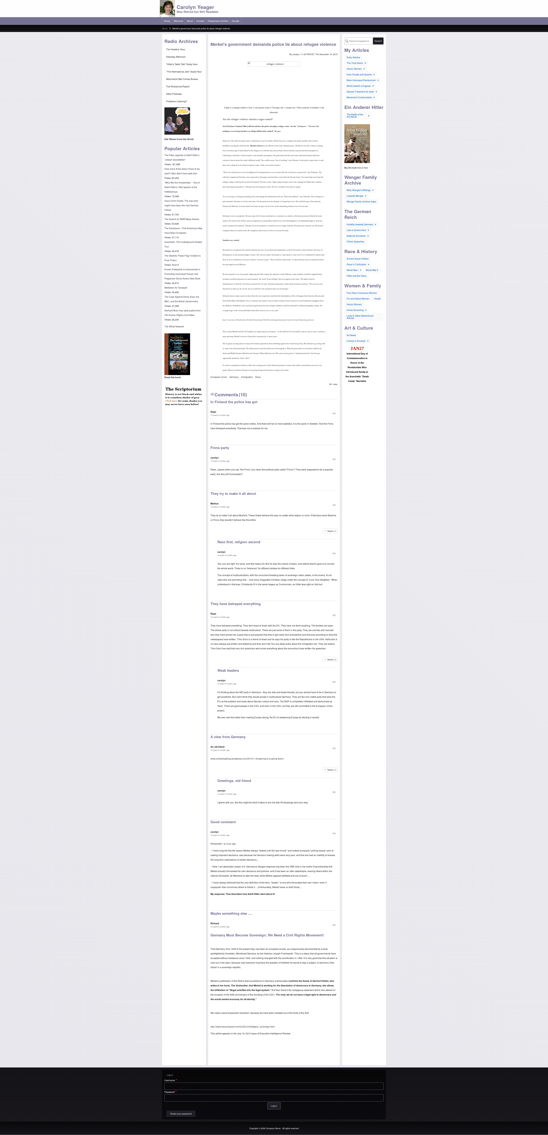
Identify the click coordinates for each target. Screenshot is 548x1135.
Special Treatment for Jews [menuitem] (359, 92)
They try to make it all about (233, 493)
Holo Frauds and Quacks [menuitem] (358, 75)
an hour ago (230, 843)
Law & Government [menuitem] (355, 230)
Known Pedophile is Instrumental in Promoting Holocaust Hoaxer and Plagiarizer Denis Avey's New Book (182, 274)
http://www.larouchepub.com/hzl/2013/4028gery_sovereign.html (242, 1026)
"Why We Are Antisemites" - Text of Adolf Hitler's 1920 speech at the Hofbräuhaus (182, 187)
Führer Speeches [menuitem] (355, 241)
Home (165, 28)
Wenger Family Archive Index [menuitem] (361, 201)
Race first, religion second (238, 541)
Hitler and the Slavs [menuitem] (356, 275)
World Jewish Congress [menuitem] (357, 86)
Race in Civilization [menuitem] (355, 265)
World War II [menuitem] (372, 270)
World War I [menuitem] (351, 270)
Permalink (274, 413)
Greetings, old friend (234, 780)
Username (169, 1080)
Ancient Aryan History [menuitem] (358, 258)
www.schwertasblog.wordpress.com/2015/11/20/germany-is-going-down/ (247, 758)
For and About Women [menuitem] (358, 298)
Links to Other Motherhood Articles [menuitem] (360, 317)
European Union (218, 377)
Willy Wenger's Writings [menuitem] (357, 190)
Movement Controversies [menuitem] (358, 98)
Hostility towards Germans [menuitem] (358, 225)
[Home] (167, 8)
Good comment (223, 821)
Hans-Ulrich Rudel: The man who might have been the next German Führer (181, 205)
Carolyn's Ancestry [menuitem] (355, 341)
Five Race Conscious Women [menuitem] (362, 293)
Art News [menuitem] (351, 335)
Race (258, 377)
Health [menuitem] (377, 298)
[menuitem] (167, 21)
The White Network (174, 326)
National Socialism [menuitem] (355, 236)
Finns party (219, 447)
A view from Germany (228, 736)
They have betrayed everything (235, 603)
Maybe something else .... (231, 913)
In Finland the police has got (233, 401)
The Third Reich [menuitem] (353, 63)
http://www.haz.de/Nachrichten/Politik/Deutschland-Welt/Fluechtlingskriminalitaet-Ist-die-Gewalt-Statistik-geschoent (268, 320)
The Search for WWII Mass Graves (181, 219)
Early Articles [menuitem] (353, 57)
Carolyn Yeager (195, 7)
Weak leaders (228, 670)
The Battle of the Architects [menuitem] (353, 116)
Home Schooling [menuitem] (354, 310)
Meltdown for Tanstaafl (175, 287)
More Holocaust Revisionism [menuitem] (360, 81)
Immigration (247, 377)
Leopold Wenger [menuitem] (353, 196)
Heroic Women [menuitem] (353, 69)
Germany (234, 377)
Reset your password (181, 1113)
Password (169, 1092)
